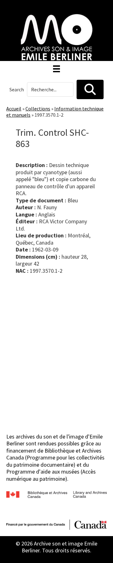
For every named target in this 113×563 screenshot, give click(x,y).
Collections (37, 108)
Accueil (13, 108)
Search (16, 89)
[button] (90, 89)
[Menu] (56, 69)
